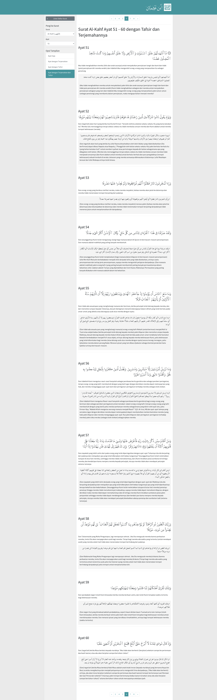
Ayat (47, 39)
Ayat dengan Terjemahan (57, 61)
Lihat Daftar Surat (60, 18)
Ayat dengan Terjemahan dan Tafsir (59, 73)
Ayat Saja (51, 56)
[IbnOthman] (158, 7)
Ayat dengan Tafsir (55, 67)
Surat (48, 29)
